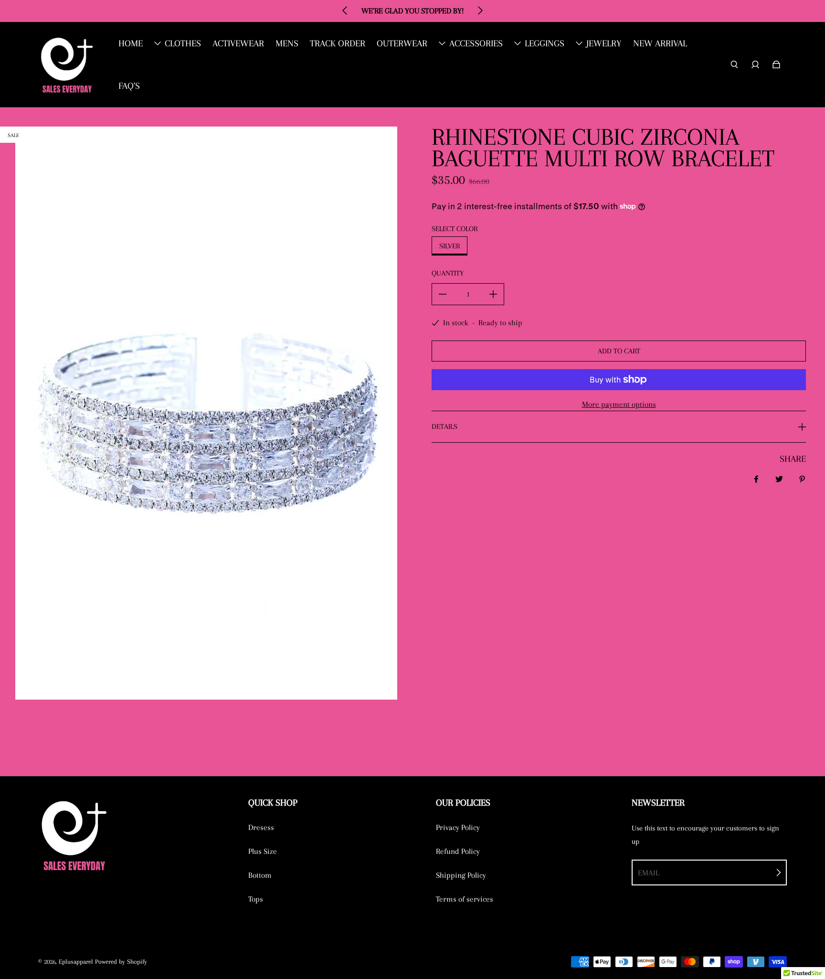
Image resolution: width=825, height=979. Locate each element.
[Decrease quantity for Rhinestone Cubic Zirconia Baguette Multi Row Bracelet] (442, 294)
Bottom (260, 875)
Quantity (448, 273)
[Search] (734, 64)
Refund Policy (458, 851)
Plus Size (262, 851)
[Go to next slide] (480, 10)
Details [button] (444, 426)
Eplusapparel (76, 961)
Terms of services (464, 899)
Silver (449, 246)
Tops (255, 899)
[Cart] (776, 64)
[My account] (755, 64)
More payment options (619, 404)
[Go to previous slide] (345, 10)
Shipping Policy (461, 875)
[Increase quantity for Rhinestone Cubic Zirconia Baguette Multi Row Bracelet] (493, 294)
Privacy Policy (458, 827)
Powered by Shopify (121, 961)
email (648, 872)
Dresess (261, 827)
